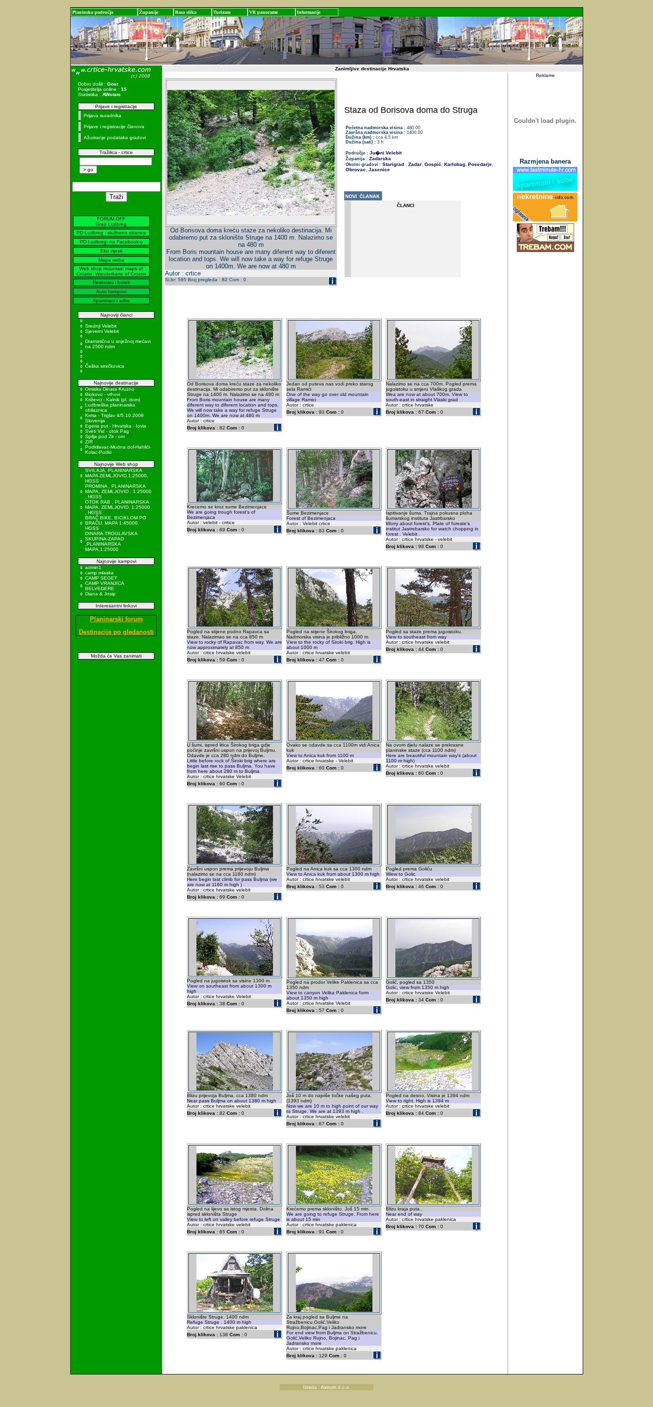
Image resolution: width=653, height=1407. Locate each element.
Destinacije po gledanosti (116, 632)
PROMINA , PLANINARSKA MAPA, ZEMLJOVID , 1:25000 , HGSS (118, 491)
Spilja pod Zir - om (105, 436)
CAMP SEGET (101, 578)
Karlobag (454, 164)
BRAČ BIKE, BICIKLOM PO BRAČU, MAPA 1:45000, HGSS (115, 523)
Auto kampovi (111, 291)
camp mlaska (99, 572)
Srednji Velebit (101, 326)
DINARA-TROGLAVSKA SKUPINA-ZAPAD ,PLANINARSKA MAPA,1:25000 (111, 541)
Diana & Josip (100, 593)
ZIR (89, 441)
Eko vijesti (111, 250)
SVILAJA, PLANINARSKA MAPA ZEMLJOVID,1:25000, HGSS (116, 476)
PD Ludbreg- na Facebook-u (111, 241)
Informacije (308, 12)
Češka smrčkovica (104, 366)
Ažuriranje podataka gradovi (115, 137)
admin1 (93, 567)
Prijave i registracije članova (114, 126)
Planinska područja (92, 12)
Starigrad (393, 164)
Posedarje (479, 164)
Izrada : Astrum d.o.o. (326, 1387)
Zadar (414, 164)
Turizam (221, 12)
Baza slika (185, 12)
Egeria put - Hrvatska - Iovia (115, 426)
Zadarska (380, 158)
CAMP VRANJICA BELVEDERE (104, 586)
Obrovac (356, 169)
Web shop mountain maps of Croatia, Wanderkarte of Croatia (111, 271)
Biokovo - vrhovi (102, 394)
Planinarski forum (116, 619)
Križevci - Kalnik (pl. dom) (112, 399)
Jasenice (378, 169)
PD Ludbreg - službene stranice (111, 232)
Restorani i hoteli (111, 282)
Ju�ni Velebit (386, 152)
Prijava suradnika (102, 115)
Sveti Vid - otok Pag (107, 431)
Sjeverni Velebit (102, 331)
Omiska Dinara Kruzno (109, 389)
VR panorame (263, 12)
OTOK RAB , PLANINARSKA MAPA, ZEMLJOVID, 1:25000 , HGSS (117, 507)
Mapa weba (111, 260)
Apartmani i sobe (111, 300)
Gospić (432, 164)
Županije (148, 12)
